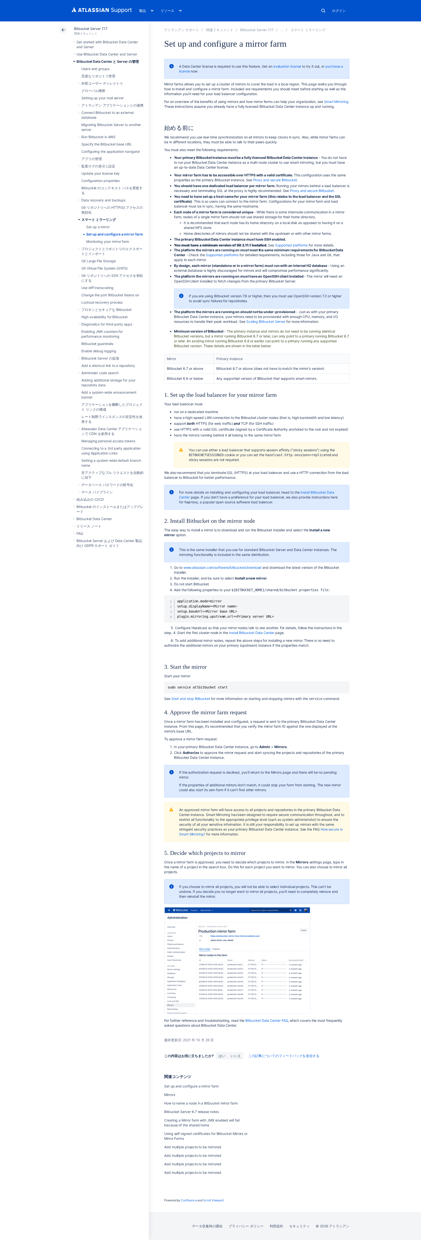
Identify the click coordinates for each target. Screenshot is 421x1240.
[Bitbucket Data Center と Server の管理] (282, 30)
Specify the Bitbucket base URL (106, 144)
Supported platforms (291, 245)
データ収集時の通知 (207, 1226)
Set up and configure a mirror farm (114, 234)
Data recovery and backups (103, 200)
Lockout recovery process (102, 302)
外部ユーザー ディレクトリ (102, 83)
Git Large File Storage (98, 261)
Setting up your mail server (102, 98)
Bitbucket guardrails (97, 344)
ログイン (339, 11)
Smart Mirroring (336, 102)
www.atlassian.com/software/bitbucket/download (222, 567)
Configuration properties (100, 181)
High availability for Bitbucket (104, 317)
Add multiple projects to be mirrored (192, 1147)
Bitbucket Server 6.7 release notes (191, 1112)
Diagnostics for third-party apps (106, 324)
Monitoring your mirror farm (107, 241)
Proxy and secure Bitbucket (275, 180)
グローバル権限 (93, 91)
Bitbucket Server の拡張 (100, 358)
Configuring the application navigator (110, 151)
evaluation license (287, 66)
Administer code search (99, 373)
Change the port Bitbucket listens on (110, 295)
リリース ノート (89, 526)
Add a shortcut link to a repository (108, 365)
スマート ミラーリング (98, 219)
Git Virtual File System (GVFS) (104, 268)
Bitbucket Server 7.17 (90, 29)
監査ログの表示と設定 (98, 166)
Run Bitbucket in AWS (98, 137)
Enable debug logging (98, 351)
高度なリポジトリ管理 (98, 76)
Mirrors (169, 1095)
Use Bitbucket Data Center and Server (107, 54)
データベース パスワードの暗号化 (107, 485)
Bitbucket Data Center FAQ (266, 1020)
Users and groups (95, 69)
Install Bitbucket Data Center (251, 633)
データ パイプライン (97, 492)
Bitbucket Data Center (94, 519)
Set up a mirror (98, 227)
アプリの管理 (91, 159)
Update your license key (100, 173)
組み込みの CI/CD (90, 499)
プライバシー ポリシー (246, 1226)
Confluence (189, 1200)
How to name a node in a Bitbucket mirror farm (201, 1103)
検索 (323, 11)
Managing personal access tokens (108, 441)
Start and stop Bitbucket (190, 699)
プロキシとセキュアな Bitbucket (106, 310)
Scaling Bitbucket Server (265, 321)
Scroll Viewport (213, 1200)
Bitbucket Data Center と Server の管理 (108, 61)
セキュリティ (299, 1226)
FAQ (80, 533)
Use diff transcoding (97, 288)
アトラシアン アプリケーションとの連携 (112, 105)
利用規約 (276, 1226)
